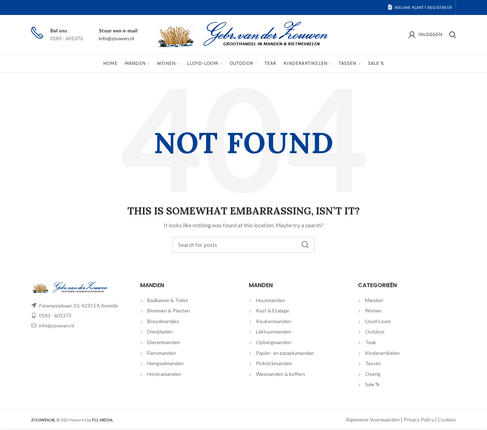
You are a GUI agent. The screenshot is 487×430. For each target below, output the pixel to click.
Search (305, 245)
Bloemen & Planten (168, 310)
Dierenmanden (163, 342)
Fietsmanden (161, 353)
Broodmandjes (163, 321)
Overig (372, 374)
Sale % (372, 384)
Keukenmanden (273, 321)
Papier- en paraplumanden (285, 353)
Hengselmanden (165, 363)
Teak (370, 342)
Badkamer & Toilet (167, 300)
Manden (374, 300)
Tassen (373, 363)
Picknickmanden (274, 363)
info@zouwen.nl (116, 38)
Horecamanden (164, 374)
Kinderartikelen (382, 353)
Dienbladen (160, 331)
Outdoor (375, 331)
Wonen (373, 310)
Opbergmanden (273, 342)
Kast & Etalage (272, 310)
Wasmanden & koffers (280, 374)
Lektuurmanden (273, 331)
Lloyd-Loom (378, 321)
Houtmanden (270, 300)
